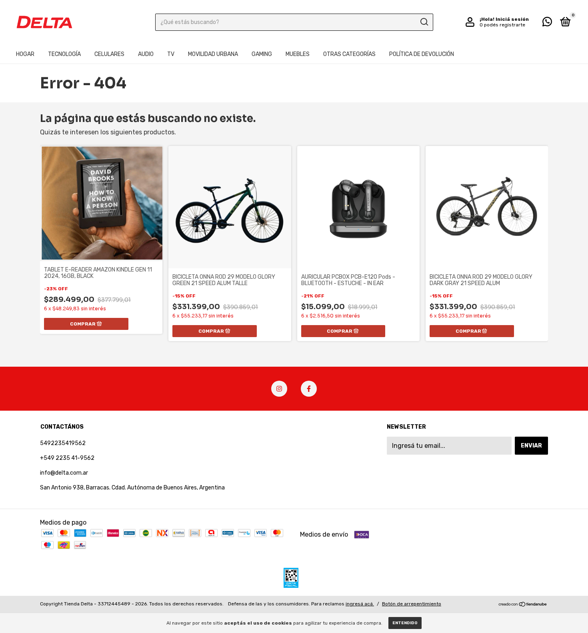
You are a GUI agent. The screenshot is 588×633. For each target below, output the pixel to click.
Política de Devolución (421, 54)
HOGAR (25, 54)
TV (170, 54)
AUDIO (146, 54)
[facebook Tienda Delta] (309, 389)
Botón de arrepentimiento (411, 604)
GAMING (262, 54)
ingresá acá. (360, 604)
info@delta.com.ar (64, 472)
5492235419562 (63, 443)
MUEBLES (298, 54)
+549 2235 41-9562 (67, 458)
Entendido (405, 623)
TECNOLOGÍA (64, 54)
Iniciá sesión (512, 19)
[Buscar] (423, 22)
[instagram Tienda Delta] (279, 389)
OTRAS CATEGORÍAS (349, 54)
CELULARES (109, 54)
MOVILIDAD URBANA (213, 54)
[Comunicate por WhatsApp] (547, 23)
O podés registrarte (502, 25)
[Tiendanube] (523, 605)
